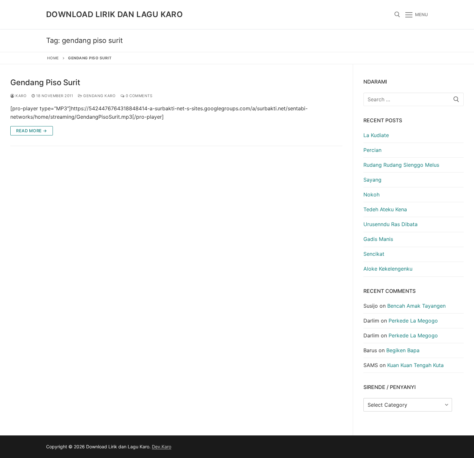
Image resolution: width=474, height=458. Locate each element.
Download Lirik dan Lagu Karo (114, 14)
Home (53, 58)
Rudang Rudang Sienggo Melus (401, 165)
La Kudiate (376, 135)
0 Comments (138, 96)
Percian (372, 150)
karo (20, 96)
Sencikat (373, 254)
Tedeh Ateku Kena (385, 209)
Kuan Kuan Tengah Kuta (415, 365)
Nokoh (371, 194)
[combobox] (413, 99)
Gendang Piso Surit (45, 82)
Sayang (372, 179)
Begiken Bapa (403, 350)
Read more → (31, 130)
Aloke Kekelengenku (387, 268)
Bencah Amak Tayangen (416, 306)
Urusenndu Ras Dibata (390, 224)
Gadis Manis (378, 239)
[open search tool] (397, 14)
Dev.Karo (161, 446)
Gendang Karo (98, 96)
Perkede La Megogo (413, 320)
